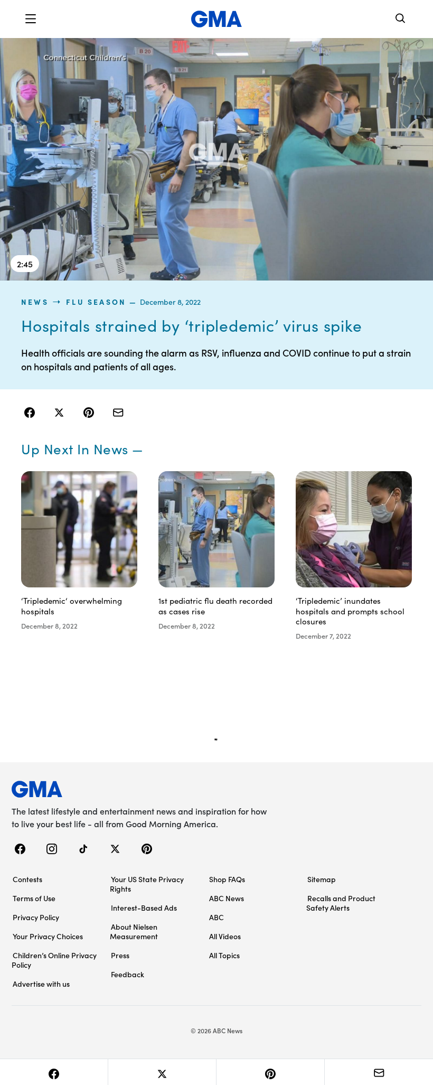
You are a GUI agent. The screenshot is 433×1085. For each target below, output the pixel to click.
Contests (27, 879)
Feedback (127, 974)
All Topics (224, 955)
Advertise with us (41, 983)
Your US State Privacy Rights (147, 884)
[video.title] (216, 158)
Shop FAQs (227, 879)
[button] (30, 19)
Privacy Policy (36, 917)
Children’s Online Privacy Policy (54, 960)
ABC (216, 917)
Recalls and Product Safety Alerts (340, 903)
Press (120, 955)
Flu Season (96, 301)
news (35, 301)
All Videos (225, 936)
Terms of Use (34, 898)
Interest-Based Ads (144, 907)
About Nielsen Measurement (134, 931)
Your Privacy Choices (48, 936)
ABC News (226, 898)
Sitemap (321, 879)
